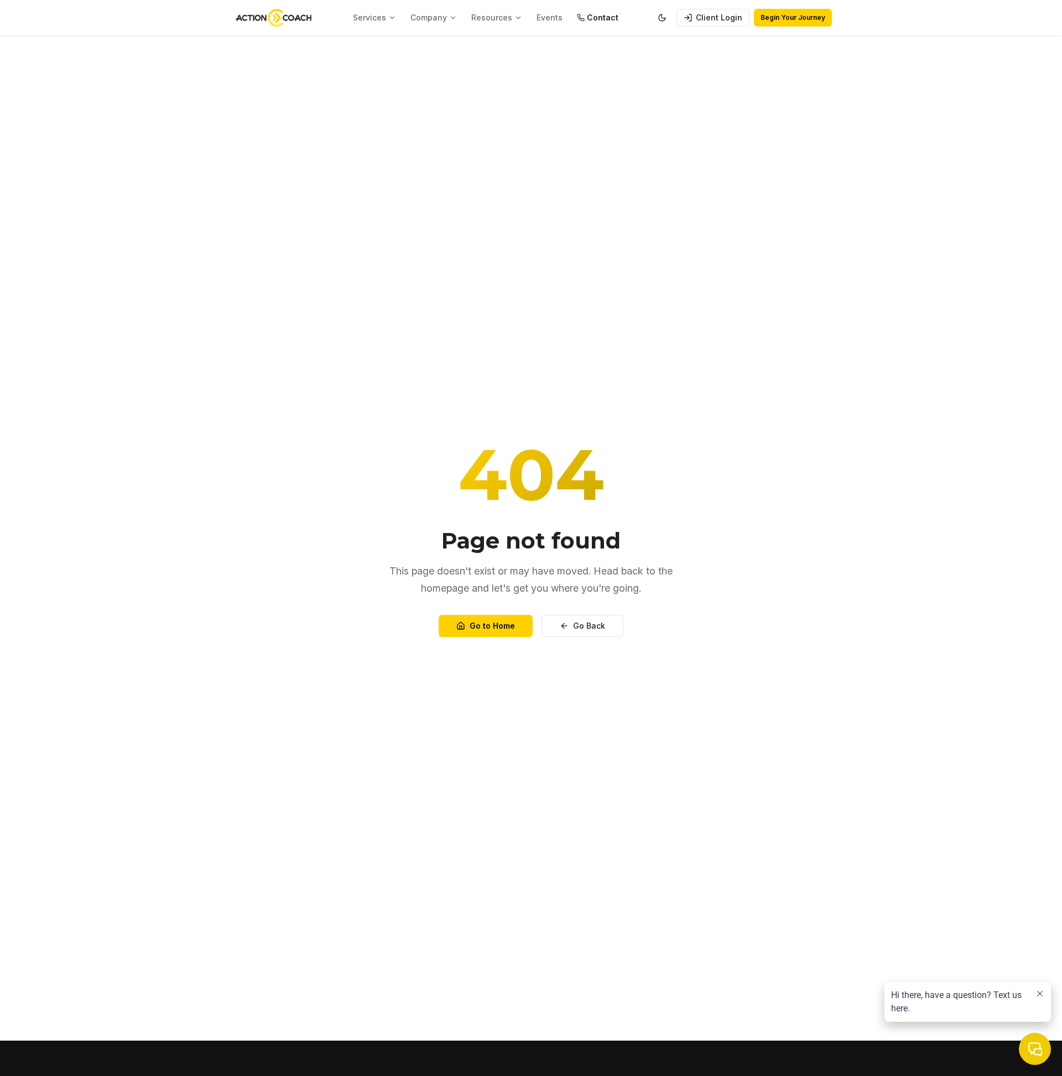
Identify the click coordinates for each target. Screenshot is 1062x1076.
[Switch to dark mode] (662, 18)
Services (369, 17)
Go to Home (492, 625)
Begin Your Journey (793, 17)
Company (428, 17)
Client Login (719, 17)
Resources (491, 17)
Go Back (589, 625)
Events (550, 17)
